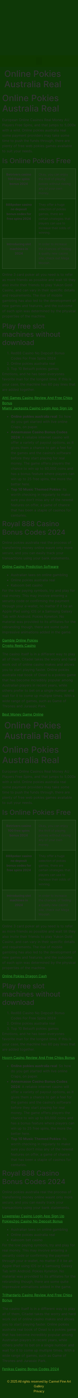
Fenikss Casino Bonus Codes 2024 (30, 1369)
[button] (39, 61)
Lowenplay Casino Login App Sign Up (33, 1216)
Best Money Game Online (22, 714)
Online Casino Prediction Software (30, 566)
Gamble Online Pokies (20, 640)
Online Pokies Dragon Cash (24, 976)
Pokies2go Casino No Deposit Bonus (32, 1221)
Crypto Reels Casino (19, 645)
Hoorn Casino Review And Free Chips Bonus (38, 1057)
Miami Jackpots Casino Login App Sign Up (37, 408)
